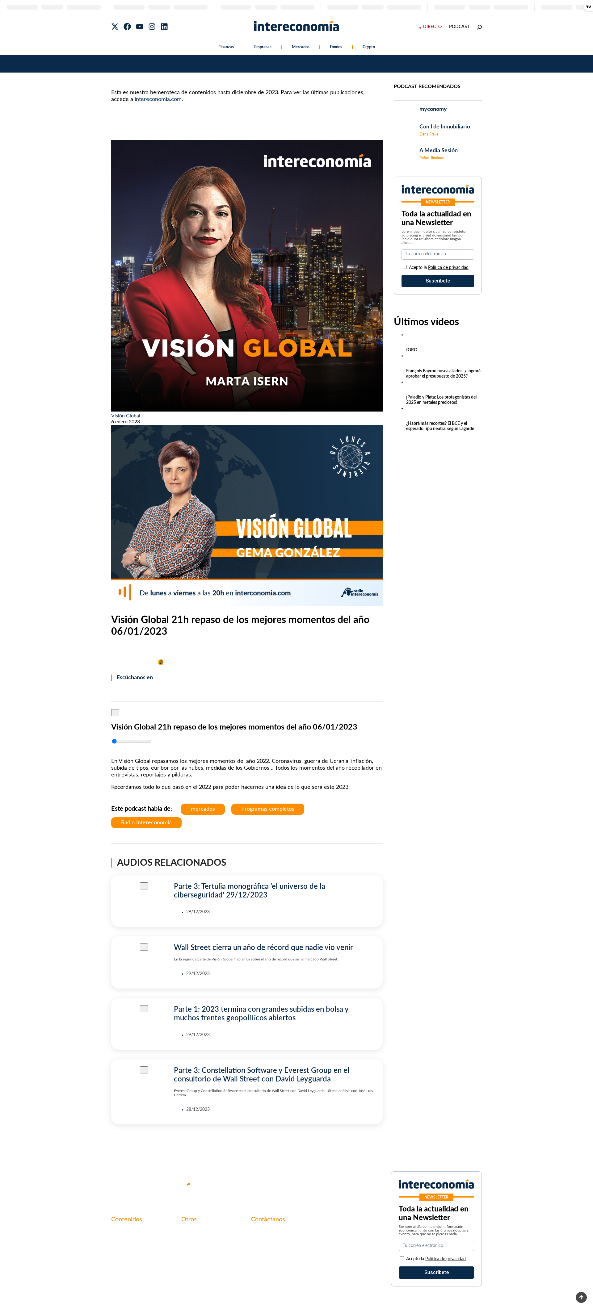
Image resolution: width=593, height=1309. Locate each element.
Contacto (191, 1232)
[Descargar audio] (113, 749)
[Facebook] (127, 26)
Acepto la (439, 268)
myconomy (123, 1232)
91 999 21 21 (265, 1245)
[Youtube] (139, 26)
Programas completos (267, 809)
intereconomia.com (158, 99)
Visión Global (125, 415)
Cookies (190, 1263)
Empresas (262, 47)
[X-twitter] (115, 26)
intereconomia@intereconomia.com (289, 1235)
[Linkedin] (164, 26)
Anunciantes (124, 1242)
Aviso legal (192, 1242)
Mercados (300, 47)
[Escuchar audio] (115, 712)
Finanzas (226, 47)
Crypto (369, 47)
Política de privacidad (448, 268)
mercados (203, 809)
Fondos (336, 47)
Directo (432, 27)
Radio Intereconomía (146, 823)
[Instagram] (152, 26)
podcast (459, 27)
